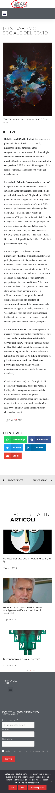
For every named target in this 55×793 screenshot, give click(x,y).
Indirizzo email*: (10, 720)
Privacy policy (37, 787)
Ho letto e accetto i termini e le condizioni (26, 751)
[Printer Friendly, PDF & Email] (13, 420)
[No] (51, 781)
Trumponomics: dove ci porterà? (21, 659)
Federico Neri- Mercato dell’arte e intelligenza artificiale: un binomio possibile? (22, 610)
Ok (12, 787)
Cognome (7, 739)
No (22, 787)
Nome (5, 729)
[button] (4, 13)
